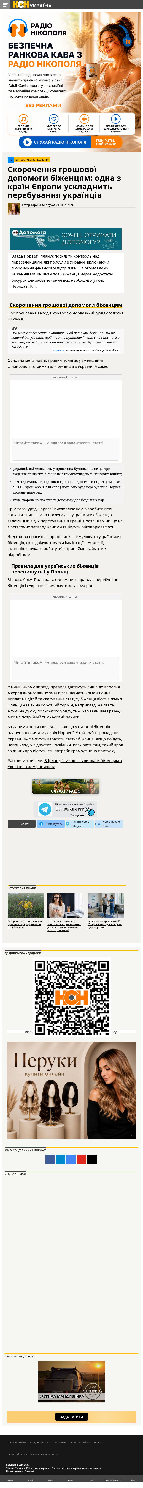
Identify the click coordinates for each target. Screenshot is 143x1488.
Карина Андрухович (45, 205)
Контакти (60, 1442)
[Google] (71, 1159)
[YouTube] (81, 1159)
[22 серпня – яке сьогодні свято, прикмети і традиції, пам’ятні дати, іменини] (26, 905)
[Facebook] (50, 1159)
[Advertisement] (65, 409)
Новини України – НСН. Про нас (88, 1442)
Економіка (43, 160)
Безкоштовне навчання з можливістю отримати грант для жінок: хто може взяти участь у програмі (64, 925)
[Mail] (92, 1159)
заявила (60, 350)
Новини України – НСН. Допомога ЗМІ (29, 1442)
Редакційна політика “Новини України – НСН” (35, 1454)
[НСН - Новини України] (65, 809)
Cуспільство (28, 160)
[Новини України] (32, 4)
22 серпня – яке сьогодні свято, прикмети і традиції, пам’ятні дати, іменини (25, 924)
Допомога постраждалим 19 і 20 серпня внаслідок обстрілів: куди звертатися (105, 924)
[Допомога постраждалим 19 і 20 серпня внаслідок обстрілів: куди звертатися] (106, 905)
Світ (11, 160)
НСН (32, 286)
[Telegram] (60, 1159)
